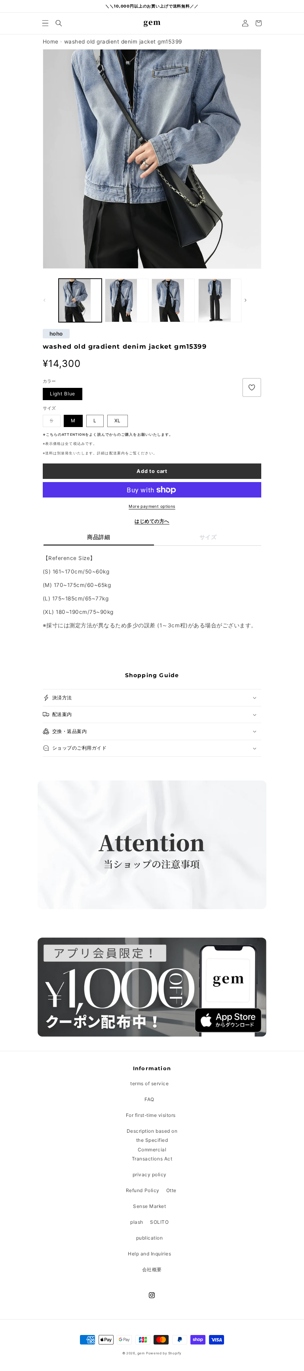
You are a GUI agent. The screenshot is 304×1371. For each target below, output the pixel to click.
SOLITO (159, 1222)
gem (141, 1353)
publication (149, 1238)
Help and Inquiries (149, 1254)
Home (51, 41)
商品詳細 (98, 537)
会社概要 (152, 1269)
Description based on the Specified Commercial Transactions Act (152, 1144)
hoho (56, 333)
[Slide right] (252, 300)
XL (117, 420)
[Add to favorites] (251, 387)
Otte (171, 1190)
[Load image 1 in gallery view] (126, 300)
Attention (73, 435)
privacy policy (150, 1174)
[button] (45, 23)
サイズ (208, 537)
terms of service (149, 1083)
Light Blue (63, 394)
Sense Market (149, 1206)
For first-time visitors (151, 1115)
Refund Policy (143, 1190)
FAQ (149, 1099)
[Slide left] (51, 300)
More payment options (152, 506)
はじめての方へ (152, 521)
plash (136, 1222)
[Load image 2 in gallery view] (80, 300)
